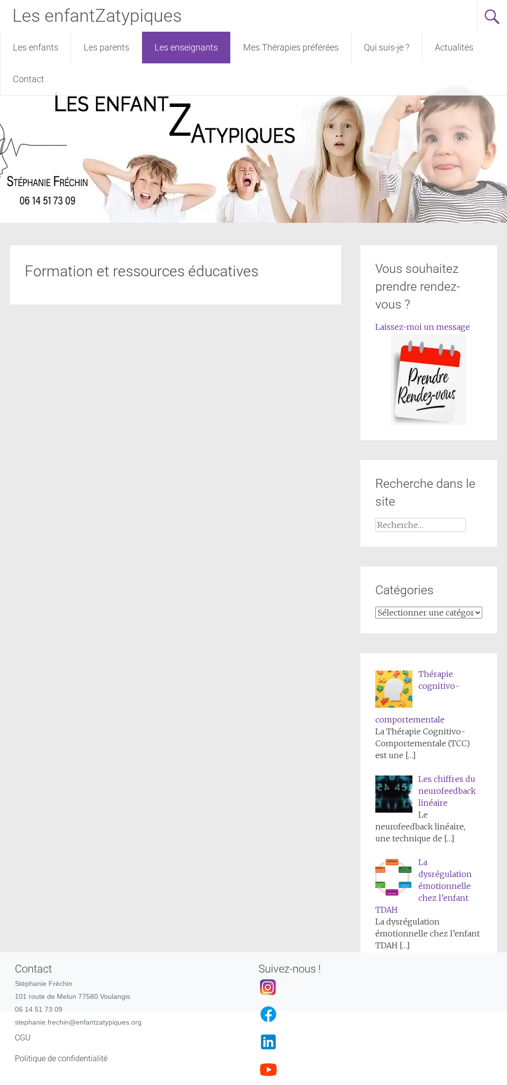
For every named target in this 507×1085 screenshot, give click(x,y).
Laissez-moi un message (422, 327)
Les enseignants (186, 47)
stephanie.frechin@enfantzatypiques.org (78, 1022)
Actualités (454, 47)
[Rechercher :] (420, 525)
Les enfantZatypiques (97, 15)
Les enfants (35, 47)
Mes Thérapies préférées (291, 47)
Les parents (106, 47)
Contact (28, 79)
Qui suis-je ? (386, 47)
